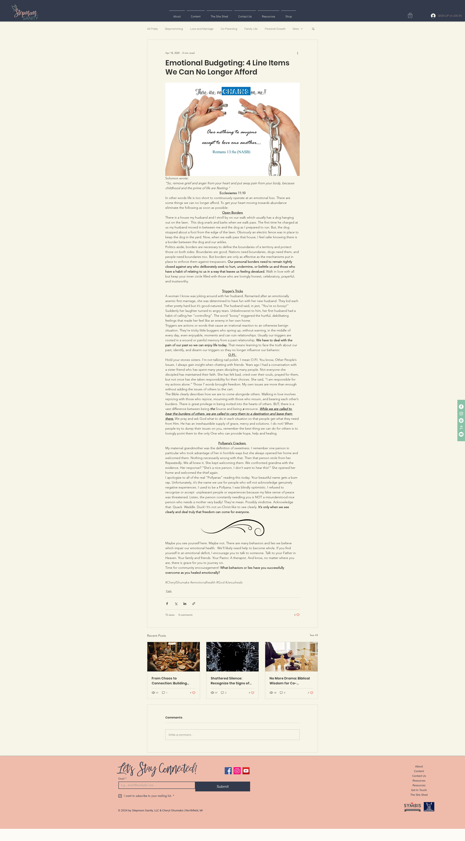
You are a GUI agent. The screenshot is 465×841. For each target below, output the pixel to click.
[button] (410, 15)
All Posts (152, 29)
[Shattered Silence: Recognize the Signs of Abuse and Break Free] (232, 656)
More (296, 29)
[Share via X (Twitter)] (176, 603)
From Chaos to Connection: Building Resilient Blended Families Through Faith (171, 681)
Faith (169, 591)
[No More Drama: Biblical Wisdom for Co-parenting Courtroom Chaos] (291, 656)
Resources (419, 780)
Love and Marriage (201, 29)
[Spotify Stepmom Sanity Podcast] (461, 420)
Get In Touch (419, 790)
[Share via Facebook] (167, 603)
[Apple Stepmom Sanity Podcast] (461, 427)
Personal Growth (275, 29)
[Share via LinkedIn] (185, 603)
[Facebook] (228, 770)
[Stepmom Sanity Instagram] (461, 413)
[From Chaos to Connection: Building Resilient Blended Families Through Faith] (173, 656)
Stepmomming (174, 29)
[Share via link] (193, 603)
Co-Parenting (229, 29)
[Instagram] (237, 770)
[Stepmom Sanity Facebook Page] (461, 406)
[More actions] (297, 53)
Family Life (251, 29)
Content (419, 771)
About (419, 766)
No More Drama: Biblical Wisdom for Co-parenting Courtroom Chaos (290, 681)
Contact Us (419, 776)
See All (314, 635)
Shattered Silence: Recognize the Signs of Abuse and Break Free (230, 681)
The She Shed (419, 794)
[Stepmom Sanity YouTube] (461, 434)
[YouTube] (246, 770)
